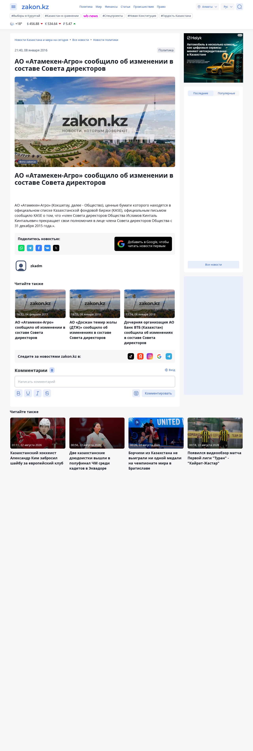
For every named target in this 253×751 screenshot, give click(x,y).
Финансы (111, 6)
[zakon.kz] (35, 6)
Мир (99, 6)
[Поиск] (239, 6)
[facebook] (38, 248)
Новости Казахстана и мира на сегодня (41, 40)
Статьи (125, 6)
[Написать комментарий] (95, 381)
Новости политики (105, 40)
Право (161, 6)
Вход (172, 370)
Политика (86, 6)
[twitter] (56, 248)
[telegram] (30, 248)
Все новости (80, 40)
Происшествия (143, 6)
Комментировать (158, 393)
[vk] (47, 248)
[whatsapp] (21, 248)
